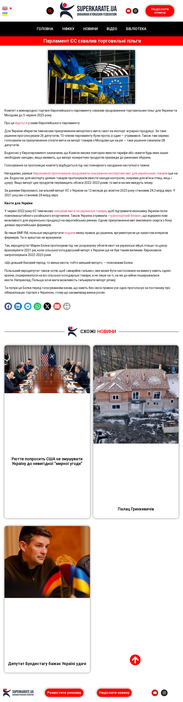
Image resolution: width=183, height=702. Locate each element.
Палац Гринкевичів (136, 509)
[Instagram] (135, 11)
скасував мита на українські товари (80, 211)
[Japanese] (11, 8)
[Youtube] (128, 11)
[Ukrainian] (5, 13)
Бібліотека (136, 29)
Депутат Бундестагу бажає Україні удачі (47, 663)
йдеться (21, 123)
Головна (45, 29)
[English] (5, 8)
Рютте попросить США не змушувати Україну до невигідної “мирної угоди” (47, 461)
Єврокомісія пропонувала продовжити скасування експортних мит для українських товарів (100, 173)
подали (69, 233)
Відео (112, 29)
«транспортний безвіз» (124, 215)
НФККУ (68, 29)
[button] (50, 10)
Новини (90, 29)
